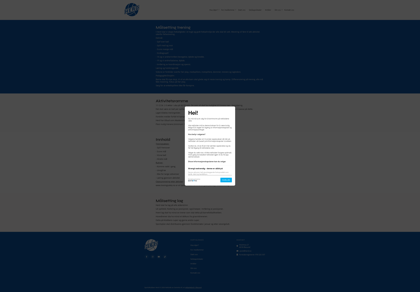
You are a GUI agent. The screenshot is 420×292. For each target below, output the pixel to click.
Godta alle (226, 180)
